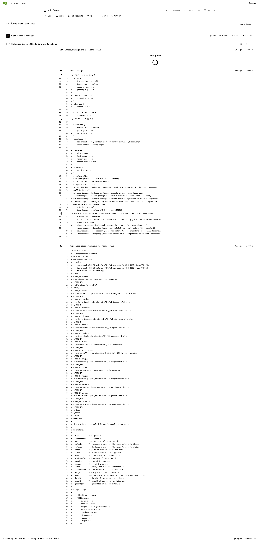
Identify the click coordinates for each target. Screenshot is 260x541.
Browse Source (245, 24)
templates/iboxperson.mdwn (83, 246)
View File (249, 50)
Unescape (238, 71)
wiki (50, 10)
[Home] (5, 3)
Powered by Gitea (11, 538)
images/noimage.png (74, 50)
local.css (75, 71)
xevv (57, 10)
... (7, 29)
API (254, 538)
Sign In (254, 3)
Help (24, 3)
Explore (14, 3)
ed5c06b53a (224, 36)
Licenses (248, 538)
